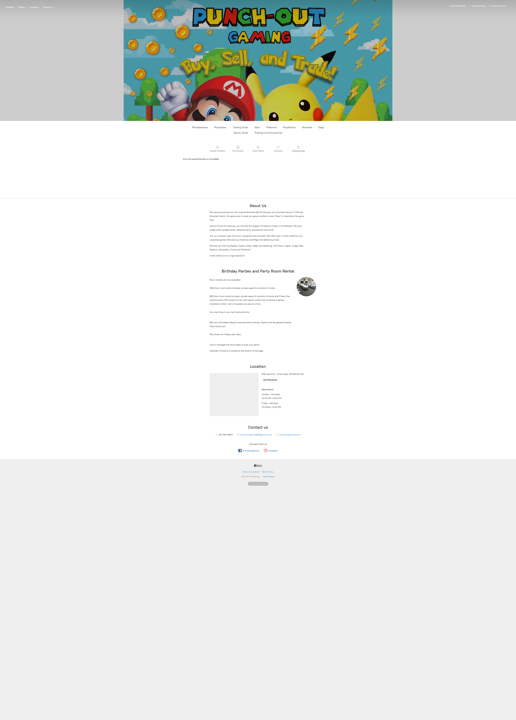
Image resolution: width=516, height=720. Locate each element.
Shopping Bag (298, 151)
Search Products (217, 151)
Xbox (257, 127)
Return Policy (267, 472)
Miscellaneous (200, 127)
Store (9, 6)
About (22, 7)
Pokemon (271, 127)
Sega (321, 127)
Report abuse (269, 476)
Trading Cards (240, 127)
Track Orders (258, 151)
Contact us (48, 7)
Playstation (220, 127)
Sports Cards (241, 132)
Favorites (278, 151)
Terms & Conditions (251, 472)
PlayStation (289, 127)
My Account (237, 151)
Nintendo (307, 127)
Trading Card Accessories (268, 132)
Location (34, 7)
